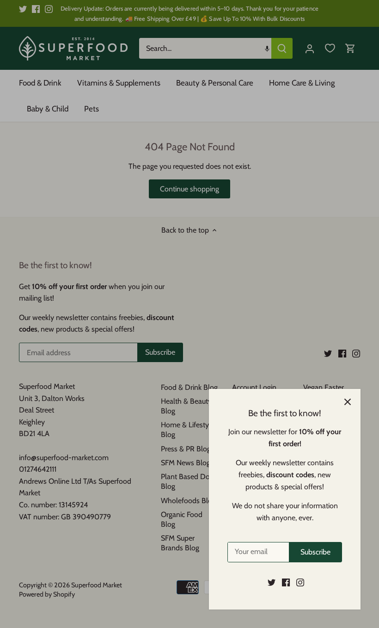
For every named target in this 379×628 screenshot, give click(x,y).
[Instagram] (300, 582)
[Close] (347, 402)
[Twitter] (271, 582)
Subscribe (315, 552)
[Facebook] (286, 582)
